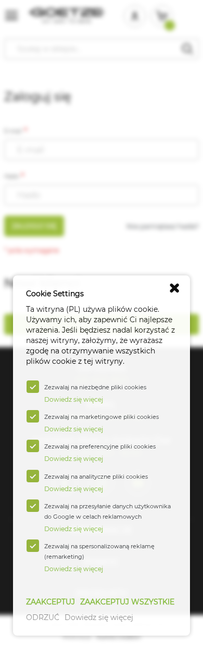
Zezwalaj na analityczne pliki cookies (96, 476)
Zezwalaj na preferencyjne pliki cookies (100, 446)
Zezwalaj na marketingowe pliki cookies (101, 416)
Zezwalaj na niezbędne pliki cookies (95, 387)
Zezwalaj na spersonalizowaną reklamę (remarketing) (99, 551)
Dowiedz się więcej (99, 617)
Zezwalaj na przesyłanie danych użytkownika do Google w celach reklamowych (107, 511)
